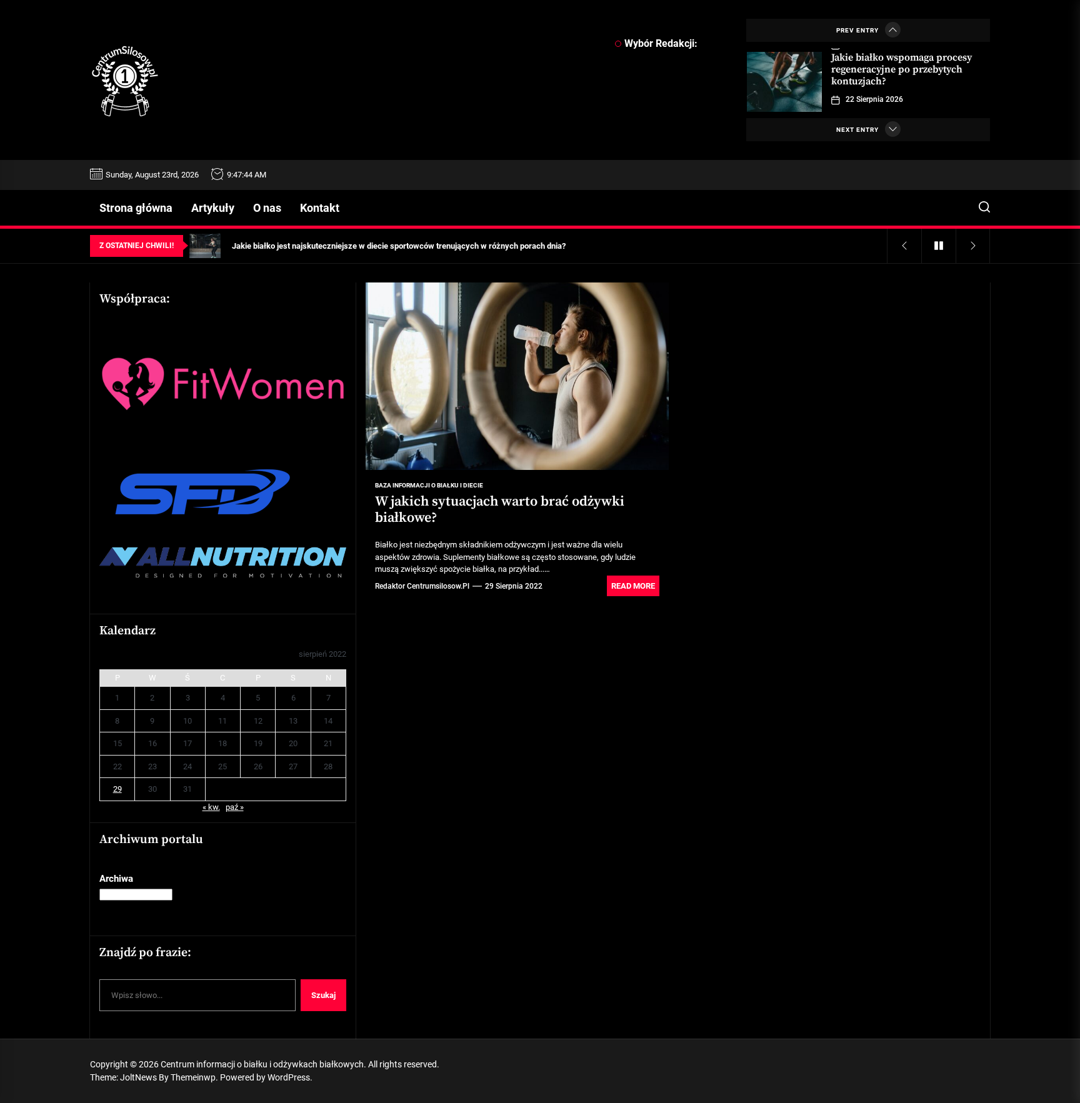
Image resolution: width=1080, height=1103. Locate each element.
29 (117, 788)
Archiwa (116, 878)
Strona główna (135, 207)
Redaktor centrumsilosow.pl (422, 586)
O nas (267, 207)
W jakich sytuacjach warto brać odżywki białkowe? (499, 509)
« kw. (211, 806)
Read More (633, 586)
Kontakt (319, 207)
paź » (235, 806)
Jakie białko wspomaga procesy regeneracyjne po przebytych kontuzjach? (901, 69)
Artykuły (212, 207)
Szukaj (323, 994)
